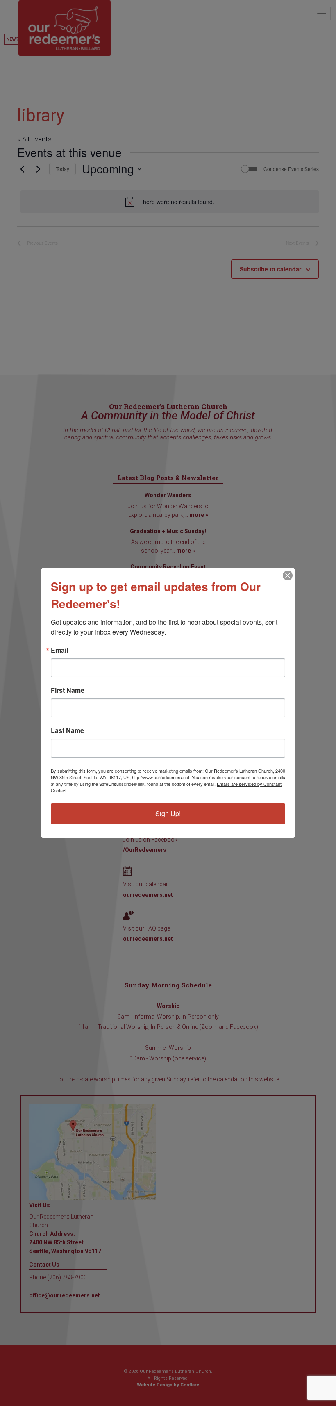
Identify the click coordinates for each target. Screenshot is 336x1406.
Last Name (67, 730)
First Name (67, 690)
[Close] (288, 575)
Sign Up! (168, 813)
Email (59, 650)
